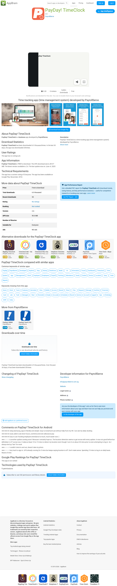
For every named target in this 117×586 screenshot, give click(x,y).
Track (18, 290)
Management (20, 275)
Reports (5, 280)
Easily (78, 275)
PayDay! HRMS (8, 322)
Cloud (67, 290)
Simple (48, 295)
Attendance (69, 275)
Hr (67, 270)
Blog (78, 549)
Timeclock (100, 270)
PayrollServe (21, 307)
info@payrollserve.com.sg (69, 382)
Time (108, 270)
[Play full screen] (84, 82)
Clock (29, 275)
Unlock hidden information (29, 354)
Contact (79, 525)
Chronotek (40, 295)
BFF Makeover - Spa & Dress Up (20, 560)
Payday (5, 270)
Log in (112, 3)
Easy (105, 275)
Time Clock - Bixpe (105, 251)
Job (11, 295)
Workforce (52, 270)
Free (74, 290)
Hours (5, 290)
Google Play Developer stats (52, 530)
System (5, 275)
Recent (72, 295)
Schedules (64, 295)
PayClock (86, 251)
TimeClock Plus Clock (41, 251)
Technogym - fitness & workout (20, 551)
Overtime (96, 290)
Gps (100, 295)
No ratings (35, 202)
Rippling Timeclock (9, 251)
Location (98, 275)
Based (61, 290)
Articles (79, 544)
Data (111, 275)
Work (11, 290)
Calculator (33, 290)
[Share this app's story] (77, 82)
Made (60, 270)
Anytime (31, 270)
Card (4, 295)
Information (75, 270)
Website (63, 386)
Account (86, 295)
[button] (87, 391)
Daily (11, 300)
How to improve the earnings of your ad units (91, 553)
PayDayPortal (71, 251)
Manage (88, 290)
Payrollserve (13, 270)
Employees (45, 275)
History (45, 270)
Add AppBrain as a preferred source (15, 420)
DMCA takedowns (82, 539)
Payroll (53, 275)
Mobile (47, 290)
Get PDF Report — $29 (70, 197)
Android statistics (49, 525)
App (12, 275)
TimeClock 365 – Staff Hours (25, 251)
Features (25, 290)
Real (33, 295)
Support (93, 295)
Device (91, 275)
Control (84, 275)
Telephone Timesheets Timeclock (57, 251)
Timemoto (105, 290)
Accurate (56, 295)
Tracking (61, 275)
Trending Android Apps (50, 534)
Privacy (79, 530)
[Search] (66, 3)
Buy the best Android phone (52, 544)
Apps (73, 3)
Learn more (91, 193)
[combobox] (56, 3)
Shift (4, 300)
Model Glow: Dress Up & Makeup (20, 556)
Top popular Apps (49, 539)
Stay (38, 270)
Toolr (17, 295)
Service (79, 295)
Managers (25, 295)
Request (81, 290)
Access (54, 290)
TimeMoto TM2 (94, 584)
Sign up (100, 3)
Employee (36, 275)
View (41, 290)
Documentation (82, 534)
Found (83, 270)
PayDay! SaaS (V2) (25, 322)
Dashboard (89, 3)
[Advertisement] (58, 36)
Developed (23, 270)
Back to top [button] (112, 567)
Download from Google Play (59, 129)
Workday (108, 295)
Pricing (81, 3)
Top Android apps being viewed (20, 546)
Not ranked (36, 206)
